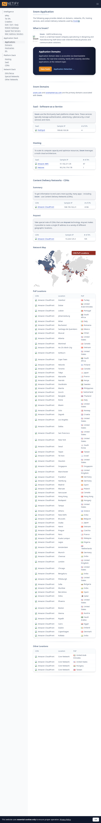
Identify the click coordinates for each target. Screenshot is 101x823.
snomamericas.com (54, 92)
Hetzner (41, 167)
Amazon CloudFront (46, 207)
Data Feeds (45, 69)
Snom (75, 21)
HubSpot (41, 130)
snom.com (37, 92)
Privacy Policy (65, 819)
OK (96, 819)
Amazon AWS (43, 164)
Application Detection (64, 69)
